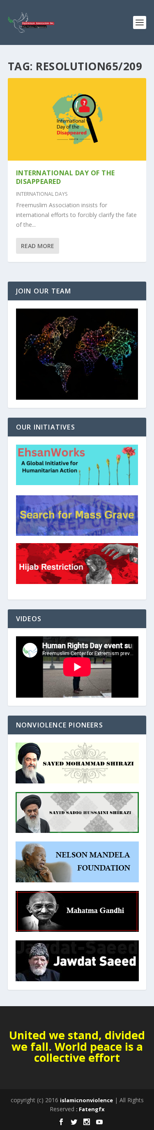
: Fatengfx (90, 1109)
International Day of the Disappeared (65, 177)
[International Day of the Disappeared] (77, 119)
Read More (37, 246)
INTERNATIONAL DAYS (41, 193)
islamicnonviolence (86, 1100)
